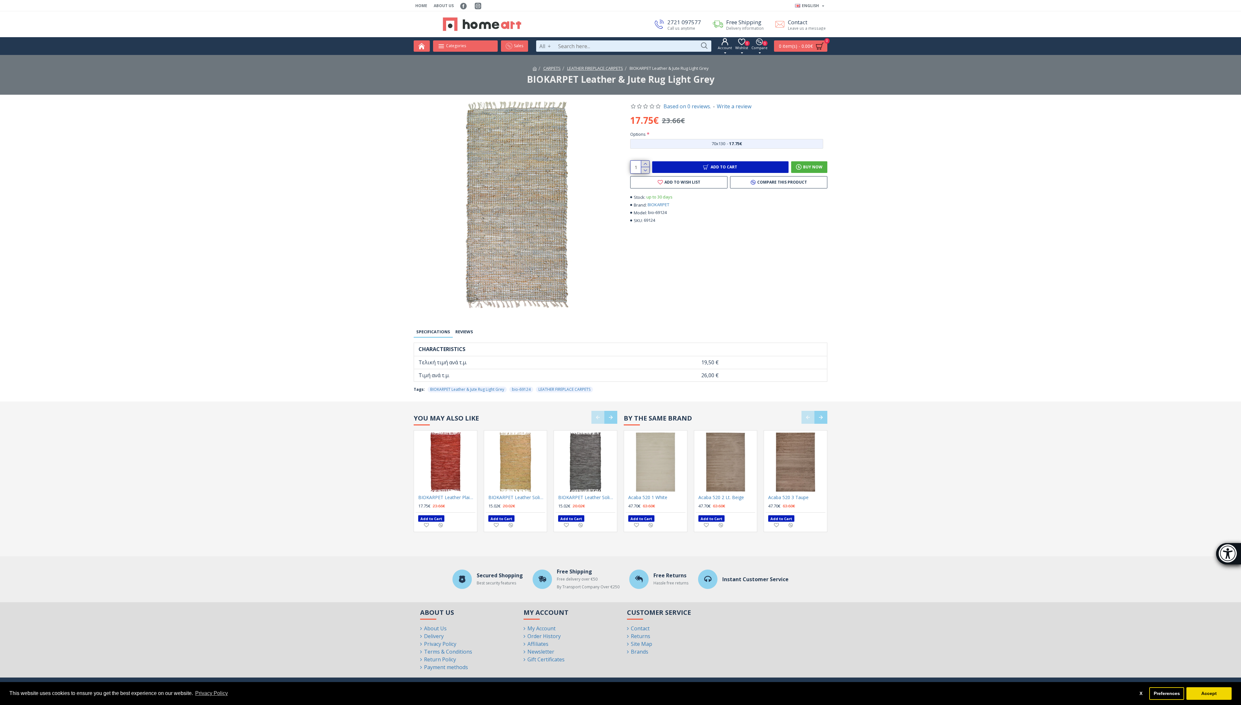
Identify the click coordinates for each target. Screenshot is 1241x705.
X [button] (1141, 693)
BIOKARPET (658, 205)
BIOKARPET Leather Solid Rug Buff (517, 497)
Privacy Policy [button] (211, 693)
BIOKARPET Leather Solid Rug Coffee (586, 497)
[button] (597, 417)
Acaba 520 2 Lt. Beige (721, 497)
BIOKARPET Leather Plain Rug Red (446, 497)
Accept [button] (1209, 693)
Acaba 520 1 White (647, 497)
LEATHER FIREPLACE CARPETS (595, 68)
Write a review (734, 106)
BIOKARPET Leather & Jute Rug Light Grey (467, 389)
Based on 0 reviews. (687, 106)
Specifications (433, 332)
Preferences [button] (1167, 693)
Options (638, 134)
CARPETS (552, 68)
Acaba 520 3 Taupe (788, 497)
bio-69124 (521, 389)
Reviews (464, 332)
